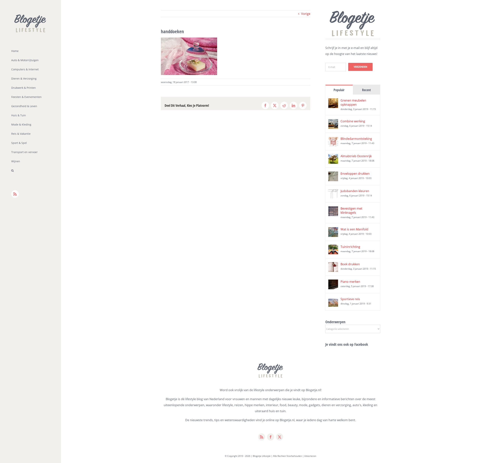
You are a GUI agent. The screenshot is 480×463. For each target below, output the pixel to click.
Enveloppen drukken (355, 173)
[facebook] (270, 436)
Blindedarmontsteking (356, 139)
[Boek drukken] (333, 265)
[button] (30, 170)
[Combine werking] (333, 122)
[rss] (261, 436)
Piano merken (350, 282)
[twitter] (279, 436)
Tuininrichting (350, 247)
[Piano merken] (333, 282)
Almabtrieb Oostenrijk (356, 156)
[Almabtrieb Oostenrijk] (333, 157)
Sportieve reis (350, 299)
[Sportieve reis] (333, 300)
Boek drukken (350, 264)
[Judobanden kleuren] (333, 192)
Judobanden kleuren (354, 191)
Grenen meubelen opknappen (353, 102)
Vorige (305, 14)
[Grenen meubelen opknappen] (333, 101)
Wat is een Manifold (354, 229)
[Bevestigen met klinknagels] (333, 209)
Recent (366, 90)
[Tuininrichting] (333, 248)
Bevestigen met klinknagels (351, 210)
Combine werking (352, 121)
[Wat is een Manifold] (333, 230)
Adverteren (310, 456)
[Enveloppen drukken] (333, 174)
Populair (339, 90)
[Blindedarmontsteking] (333, 140)
